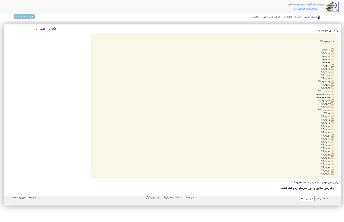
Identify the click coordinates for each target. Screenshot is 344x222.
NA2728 (326, 132)
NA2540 (326, 78)
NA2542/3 (324, 91)
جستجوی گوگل (153, 197)
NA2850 (326, 167)
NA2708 (326, 126)
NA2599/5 (324, 110)
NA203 (326, 56)
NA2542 (326, 88)
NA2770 (326, 145)
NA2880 (326, 171)
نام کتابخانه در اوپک (172, 197)
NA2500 (326, 66)
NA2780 (326, 148)
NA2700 (326, 116)
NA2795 (326, 158)
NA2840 (326, 164)
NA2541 (326, 85)
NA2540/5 (324, 81)
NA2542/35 (323, 94)
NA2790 (326, 151)
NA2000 (326, 53)
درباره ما (190, 197)
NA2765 (326, 142)
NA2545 (326, 107)
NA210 (326, 59)
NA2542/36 (323, 97)
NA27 (327, 113)
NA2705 (326, 120)
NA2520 (326, 72)
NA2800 (326, 161)
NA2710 (326, 129)
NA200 (326, 50)
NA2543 (326, 104)
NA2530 (326, 75)
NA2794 (326, 155)
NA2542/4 (324, 101)
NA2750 (326, 136)
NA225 (326, 62)
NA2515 (326, 69)
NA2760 (326, 139)
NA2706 (326, 123)
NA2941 (326, 174)
